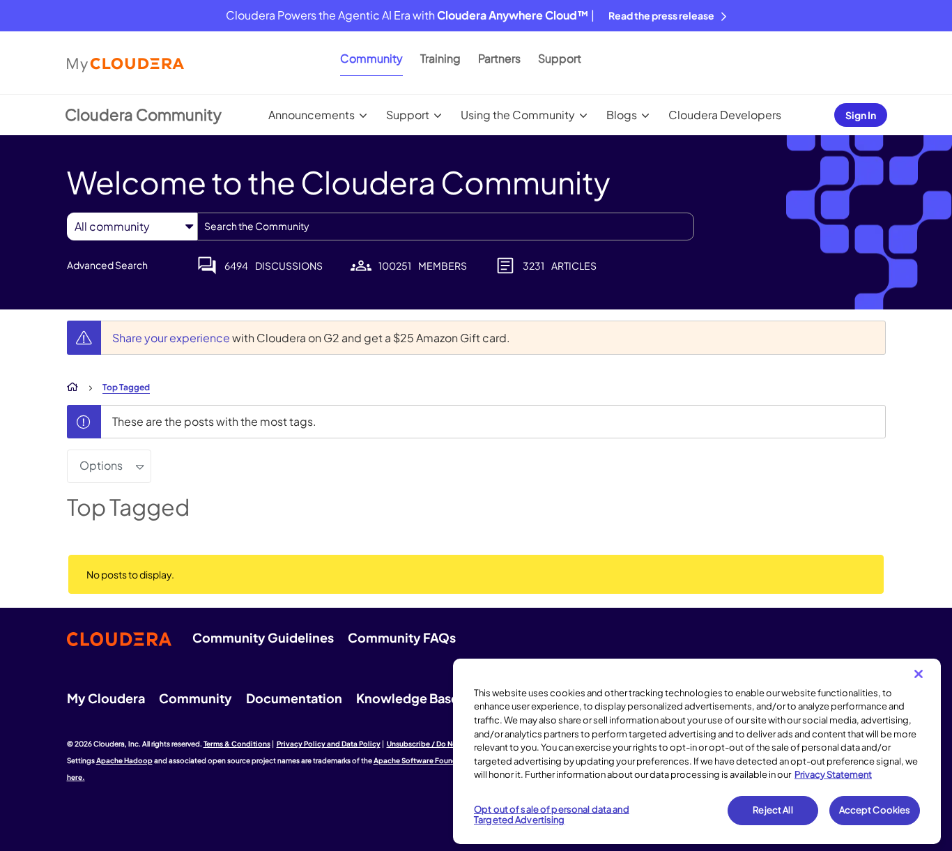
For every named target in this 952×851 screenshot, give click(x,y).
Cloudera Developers (724, 114)
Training (440, 58)
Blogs (621, 114)
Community (371, 58)
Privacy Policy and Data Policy (329, 743)
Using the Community (518, 114)
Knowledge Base (407, 698)
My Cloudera (106, 698)
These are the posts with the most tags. (214, 421)
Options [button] (101, 465)
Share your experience (172, 337)
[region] (697, 751)
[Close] (918, 674)
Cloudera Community (143, 114)
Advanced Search (107, 265)
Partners (499, 58)
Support (559, 58)
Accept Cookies (875, 809)
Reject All (772, 809)
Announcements (311, 114)
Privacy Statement (833, 774)
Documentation (294, 698)
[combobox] (445, 226)
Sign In (860, 115)
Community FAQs (402, 637)
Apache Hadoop (124, 760)
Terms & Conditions (237, 743)
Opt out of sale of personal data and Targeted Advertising (551, 815)
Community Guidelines (263, 637)
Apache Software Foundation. (426, 760)
